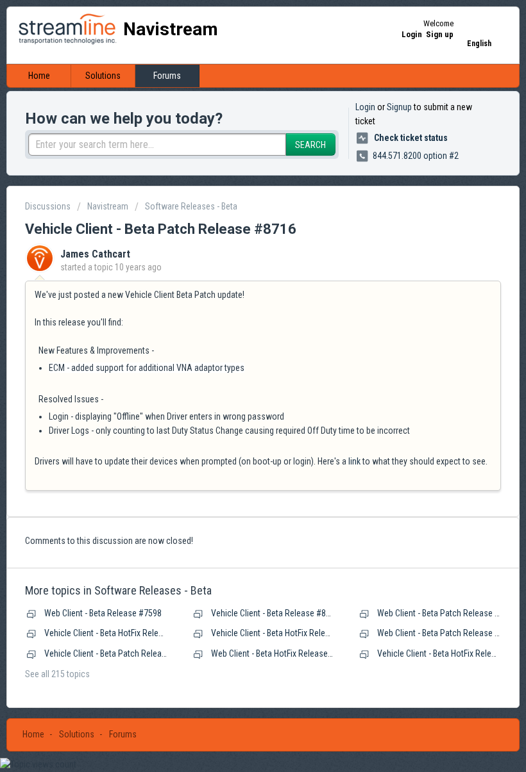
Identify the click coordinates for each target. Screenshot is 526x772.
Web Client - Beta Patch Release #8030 (447, 633)
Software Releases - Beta (191, 206)
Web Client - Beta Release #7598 (103, 613)
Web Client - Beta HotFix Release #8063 (282, 653)
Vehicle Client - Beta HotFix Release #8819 (120, 633)
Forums (167, 75)
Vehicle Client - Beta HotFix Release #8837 (287, 633)
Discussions (48, 206)
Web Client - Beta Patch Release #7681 (447, 613)
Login (365, 107)
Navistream (107, 206)
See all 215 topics (57, 674)
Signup (399, 107)
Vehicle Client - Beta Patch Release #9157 (120, 653)
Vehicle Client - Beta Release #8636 (275, 613)
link (354, 461)
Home (39, 75)
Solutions (103, 75)
